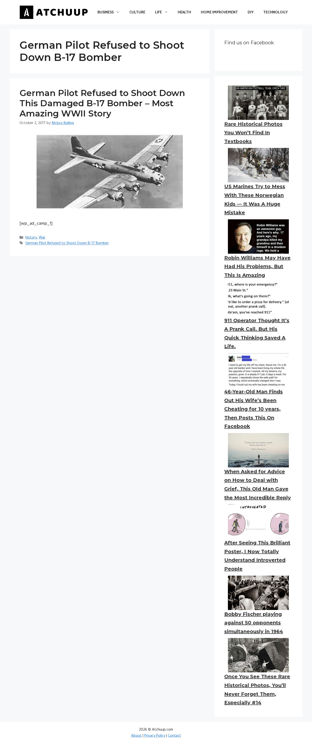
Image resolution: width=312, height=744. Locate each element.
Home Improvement (219, 12)
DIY (251, 12)
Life (158, 12)
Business (106, 12)
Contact (174, 736)
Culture (137, 12)
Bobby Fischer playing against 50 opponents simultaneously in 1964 (253, 622)
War (42, 238)
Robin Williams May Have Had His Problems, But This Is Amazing (257, 266)
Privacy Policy (154, 736)
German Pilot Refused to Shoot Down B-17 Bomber (67, 243)
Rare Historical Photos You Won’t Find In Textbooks (253, 132)
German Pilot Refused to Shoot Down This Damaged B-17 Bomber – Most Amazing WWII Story (102, 103)
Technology (275, 12)
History (31, 238)
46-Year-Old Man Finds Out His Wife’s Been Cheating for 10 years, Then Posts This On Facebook (253, 409)
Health (184, 12)
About (136, 736)
